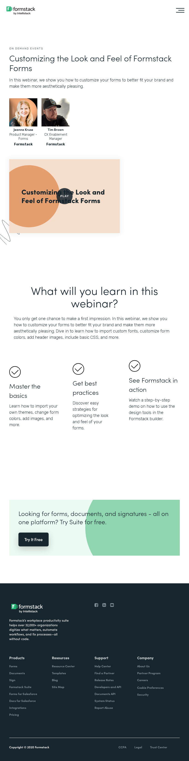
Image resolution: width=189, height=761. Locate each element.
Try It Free (33, 539)
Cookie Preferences (150, 687)
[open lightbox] (64, 196)
